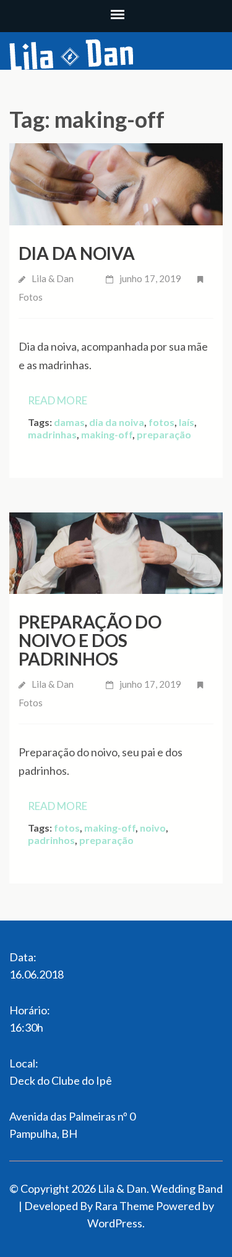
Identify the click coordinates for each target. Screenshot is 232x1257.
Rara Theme (124, 1206)
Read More (57, 400)
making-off (106, 434)
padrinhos (51, 840)
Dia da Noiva (77, 253)
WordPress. (116, 1223)
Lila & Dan (53, 278)
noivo (153, 827)
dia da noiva (116, 422)
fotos (161, 422)
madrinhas (52, 434)
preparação (164, 434)
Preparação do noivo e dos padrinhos (90, 640)
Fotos (31, 297)
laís (186, 422)
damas (69, 422)
